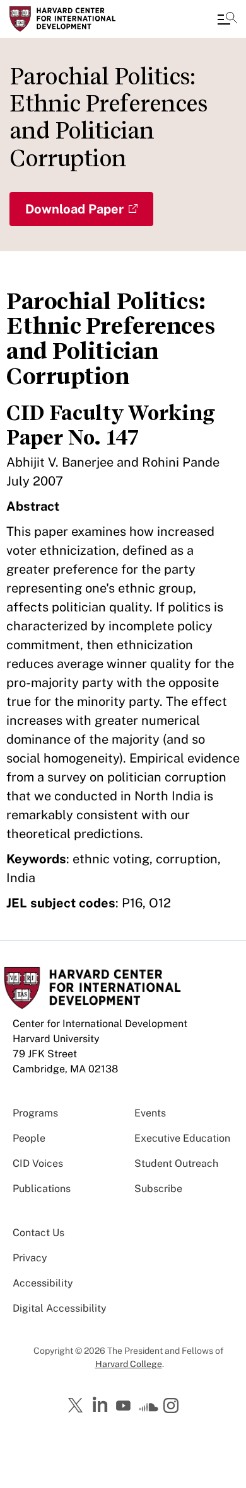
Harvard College (128, 1364)
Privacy (30, 1258)
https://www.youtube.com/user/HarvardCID (124, 1406)
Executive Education (182, 1138)
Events (150, 1113)
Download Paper (74, 209)
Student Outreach (176, 1163)
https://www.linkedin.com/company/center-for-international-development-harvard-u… (101, 1405)
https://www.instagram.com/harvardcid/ (172, 1407)
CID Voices (38, 1163)
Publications (42, 1189)
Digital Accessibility (60, 1308)
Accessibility (43, 1283)
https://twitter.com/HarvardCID (77, 1406)
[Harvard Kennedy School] (85, 19)
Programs (35, 1113)
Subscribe (158, 1189)
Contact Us (38, 1233)
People (29, 1138)
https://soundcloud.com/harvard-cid (148, 1410)
